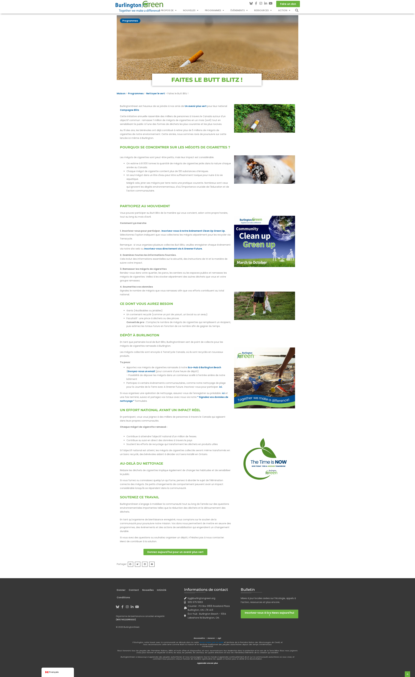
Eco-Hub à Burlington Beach (204, 367)
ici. (221, 386)
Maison (121, 93)
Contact (134, 590)
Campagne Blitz (129, 110)
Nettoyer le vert (155, 93)
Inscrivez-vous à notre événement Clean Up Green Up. (193, 230)
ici (223, 393)
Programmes (213, 10)
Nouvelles (189, 10)
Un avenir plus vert (196, 106)
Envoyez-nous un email (141, 371)
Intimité (161, 590)
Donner (121, 590)
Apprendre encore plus (207, 663)
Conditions (123, 597)
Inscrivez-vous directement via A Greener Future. (173, 248)
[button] (297, 10)
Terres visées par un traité (211, 642)
